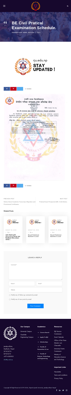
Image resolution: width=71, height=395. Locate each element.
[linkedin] (59, 390)
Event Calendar (59, 337)
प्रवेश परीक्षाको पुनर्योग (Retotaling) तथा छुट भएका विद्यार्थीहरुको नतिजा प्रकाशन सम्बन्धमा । (13, 237)
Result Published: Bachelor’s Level (33, 235)
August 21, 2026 (55, 230)
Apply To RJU (44, 337)
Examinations (17, 32)
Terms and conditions (60, 375)
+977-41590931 (9, 356)
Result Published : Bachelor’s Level (56, 235)
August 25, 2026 (11, 230)
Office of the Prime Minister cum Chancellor (60, 342)
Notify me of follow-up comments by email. (24, 295)
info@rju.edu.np (8, 360)
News (25, 32)
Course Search (44, 332)
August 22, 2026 (33, 230)
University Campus (26, 331)
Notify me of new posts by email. (21, 299)
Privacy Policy (58, 378)
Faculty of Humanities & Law (43, 348)
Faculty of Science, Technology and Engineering (43, 356)
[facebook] (56, 390)
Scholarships (44, 342)
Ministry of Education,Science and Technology (60, 356)
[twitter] (63, 390)
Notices (31, 32)
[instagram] (66, 390)
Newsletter (57, 372)
